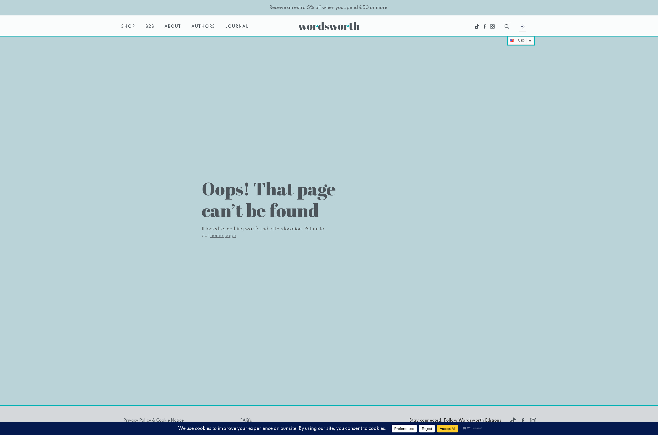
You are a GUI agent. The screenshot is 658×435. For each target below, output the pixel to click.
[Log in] (522, 27)
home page (223, 235)
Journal (237, 27)
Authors (203, 27)
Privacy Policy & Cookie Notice (153, 421)
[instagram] (492, 26)
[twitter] (477, 26)
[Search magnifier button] (507, 26)
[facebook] (484, 26)
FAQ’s (246, 421)
